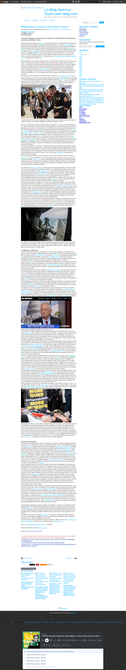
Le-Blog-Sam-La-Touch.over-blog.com (60, 12)
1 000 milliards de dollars (53, 265)
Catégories (35, 20)
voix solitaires (38, 286)
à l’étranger (35, 349)
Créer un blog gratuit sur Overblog (33, 622)
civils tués (41, 462)
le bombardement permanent (47, 373)
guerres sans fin (38, 488)
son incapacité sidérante (63, 449)
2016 (80, 71)
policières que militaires (35, 167)
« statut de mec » (30, 368)
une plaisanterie (35, 51)
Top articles (45, 622)
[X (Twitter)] (76, 2)
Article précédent (28, 558)
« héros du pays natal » (64, 75)
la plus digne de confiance (54, 269)
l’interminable (60, 152)
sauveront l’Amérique (26, 292)
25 (26, 274)
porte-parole (28, 333)
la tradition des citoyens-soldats (33, 386)
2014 (80, 74)
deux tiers (31, 261)
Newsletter (44, 20)
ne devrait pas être (40, 255)
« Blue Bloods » (42, 174)
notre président (68, 44)
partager (57, 645)
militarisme (41, 43)
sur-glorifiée (55, 255)
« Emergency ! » (70, 185)
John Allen (65, 295)
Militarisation (56, 29)
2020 (80, 64)
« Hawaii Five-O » (45, 170)
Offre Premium (90, 622)
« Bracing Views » (58, 521)
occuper (28, 436)
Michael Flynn (51, 295)
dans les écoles (63, 79)
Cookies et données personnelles (103, 622)
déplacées (62, 495)
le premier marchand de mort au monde (32, 346)
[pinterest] (79, 2)
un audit (27, 279)
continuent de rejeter (44, 69)
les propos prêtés (48, 500)
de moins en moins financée (63, 446)
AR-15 (41, 56)
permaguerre (30, 284)
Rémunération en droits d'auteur (77, 622)
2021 (80, 62)
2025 (80, 56)
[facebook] (73, 2)
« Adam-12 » (60, 185)
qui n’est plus (28, 446)
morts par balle (49, 372)
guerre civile (29, 508)
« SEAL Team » (28, 133)
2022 (80, 61)
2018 (80, 67)
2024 (80, 58)
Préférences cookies (117, 622)
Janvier (83, 54)
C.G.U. (66, 622)
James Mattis (65, 289)
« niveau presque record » (56, 459)
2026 (80, 52)
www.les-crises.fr (42, 527)
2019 (80, 66)
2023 (80, 59)
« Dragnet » (55, 179)
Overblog (74, 613)
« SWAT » (35, 133)
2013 (80, 75)
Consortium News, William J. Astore (35, 524)
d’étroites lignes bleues (38, 192)
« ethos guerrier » (45, 385)
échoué (51, 206)
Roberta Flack (45, 514)
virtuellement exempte (54, 256)
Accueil (27, 20)
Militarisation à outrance (28, 31)
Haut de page (64, 608)
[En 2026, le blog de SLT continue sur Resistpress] (91, 82)
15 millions (58, 357)
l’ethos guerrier (34, 474)
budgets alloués (51, 488)
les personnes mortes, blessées (48, 495)
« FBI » (42, 133)
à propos (67, 645)
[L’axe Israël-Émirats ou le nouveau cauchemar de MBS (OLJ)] (91, 95)
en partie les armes (37, 344)
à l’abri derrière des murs (60, 56)
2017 (80, 69)
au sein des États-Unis (57, 350)
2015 (80, 72)
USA (62, 29)
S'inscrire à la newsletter (28, 568)
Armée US (49, 29)
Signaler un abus (59, 622)
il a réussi (67, 448)
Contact (52, 20)
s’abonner (47, 645)
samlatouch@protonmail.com (34, 531)
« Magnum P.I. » (36, 159)
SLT (11, 622)
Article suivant (70, 558)
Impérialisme (67, 29)
